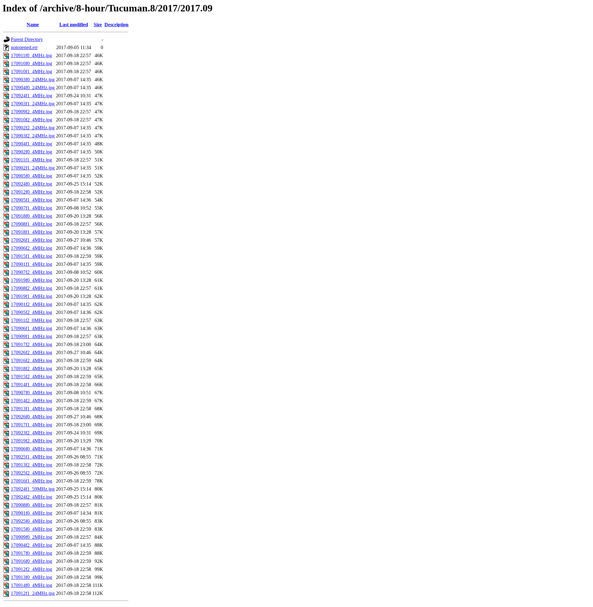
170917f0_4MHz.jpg (31, 553)
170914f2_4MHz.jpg (31, 400)
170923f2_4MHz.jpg (31, 432)
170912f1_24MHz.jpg (33, 593)
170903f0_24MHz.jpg (33, 79)
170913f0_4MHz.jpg (31, 577)
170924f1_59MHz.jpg (33, 489)
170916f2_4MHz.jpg (31, 360)
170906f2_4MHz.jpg (31, 248)
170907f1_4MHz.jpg (31, 208)
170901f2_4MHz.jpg (31, 304)
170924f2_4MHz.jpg (31, 497)
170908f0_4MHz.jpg (31, 505)
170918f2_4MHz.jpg (31, 368)
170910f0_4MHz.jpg (31, 63)
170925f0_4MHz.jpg (31, 521)
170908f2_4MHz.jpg (31, 288)
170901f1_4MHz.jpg (31, 264)
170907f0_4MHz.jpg (31, 392)
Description (116, 24)
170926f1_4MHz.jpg (31, 240)
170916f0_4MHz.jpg (31, 561)
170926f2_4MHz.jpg (31, 352)
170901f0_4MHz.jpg (31, 513)
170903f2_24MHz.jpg (33, 135)
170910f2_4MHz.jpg (31, 119)
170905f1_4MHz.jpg (31, 200)
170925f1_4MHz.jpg (31, 456)
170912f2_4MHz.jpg (31, 569)
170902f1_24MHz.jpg (33, 167)
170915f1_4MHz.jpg (31, 256)
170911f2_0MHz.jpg (31, 320)
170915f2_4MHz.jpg (31, 376)
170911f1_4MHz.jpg (31, 159)
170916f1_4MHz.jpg (31, 481)
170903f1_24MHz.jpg (33, 103)
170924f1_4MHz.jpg (31, 95)
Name (33, 24)
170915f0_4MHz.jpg (31, 529)
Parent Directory (27, 39)
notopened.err (24, 47)
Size (98, 24)
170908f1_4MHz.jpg (31, 224)
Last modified (73, 24)
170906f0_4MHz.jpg (31, 448)
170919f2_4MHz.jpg (31, 440)
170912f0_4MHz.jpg (31, 192)
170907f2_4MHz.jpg (31, 272)
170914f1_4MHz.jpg (31, 384)
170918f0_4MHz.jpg (31, 216)
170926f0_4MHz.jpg (31, 416)
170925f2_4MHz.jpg (31, 472)
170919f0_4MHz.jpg (31, 280)
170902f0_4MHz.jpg (31, 151)
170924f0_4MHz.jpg (31, 183)
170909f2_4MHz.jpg (31, 111)
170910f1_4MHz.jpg (31, 71)
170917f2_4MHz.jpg (31, 344)
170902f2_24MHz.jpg (33, 127)
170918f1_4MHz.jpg (31, 232)
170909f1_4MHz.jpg (31, 336)
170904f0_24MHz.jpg (33, 87)
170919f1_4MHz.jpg (31, 296)
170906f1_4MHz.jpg (31, 328)
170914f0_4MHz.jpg (31, 585)
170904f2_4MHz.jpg (31, 545)
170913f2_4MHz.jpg (31, 464)
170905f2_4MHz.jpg (31, 312)
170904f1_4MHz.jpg (31, 143)
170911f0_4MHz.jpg (31, 55)
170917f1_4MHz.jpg (31, 424)
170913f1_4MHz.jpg (31, 408)
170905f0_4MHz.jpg (31, 175)
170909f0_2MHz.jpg (31, 537)
